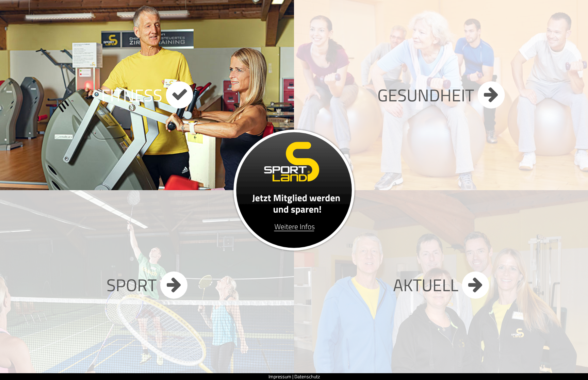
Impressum (279, 376)
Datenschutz (307, 376)
